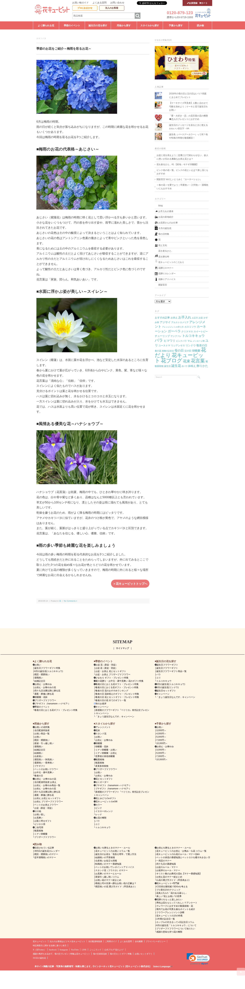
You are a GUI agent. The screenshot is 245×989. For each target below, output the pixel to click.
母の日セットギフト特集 (121, 954)
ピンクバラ (181, 341)
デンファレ (176, 336)
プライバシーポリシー (156, 941)
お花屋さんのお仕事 (168, 222)
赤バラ (185, 366)
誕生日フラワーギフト (167, 665)
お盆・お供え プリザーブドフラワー (112, 674)
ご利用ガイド (111, 941)
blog (160, 205)
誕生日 (167, 366)
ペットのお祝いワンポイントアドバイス (114, 867)
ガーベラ (174, 331)
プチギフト (39, 766)
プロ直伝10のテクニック (168, 890)
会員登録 (193, 3)
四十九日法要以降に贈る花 (47, 690)
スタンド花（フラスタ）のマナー (111, 870)
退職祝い (38, 677)
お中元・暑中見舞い (44, 772)
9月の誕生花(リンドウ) (168, 687)
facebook (53, 950)
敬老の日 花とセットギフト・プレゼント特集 (117, 697)
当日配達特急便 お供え (45, 782)
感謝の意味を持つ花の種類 (169, 932)
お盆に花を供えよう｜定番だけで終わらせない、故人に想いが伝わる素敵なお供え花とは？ (182, 157)
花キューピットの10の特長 (169, 915)
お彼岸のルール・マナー (168, 870)
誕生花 (176, 366)
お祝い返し (39, 814)
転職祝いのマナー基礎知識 (108, 864)
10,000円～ (162, 743)
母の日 (179, 350)
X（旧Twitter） (39, 950)
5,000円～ (161, 737)
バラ (159, 340)
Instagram (64, 950)
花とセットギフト (104, 779)
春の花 (158, 351)
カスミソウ (190, 326)
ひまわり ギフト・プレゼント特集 (112, 677)
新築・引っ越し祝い (44, 743)
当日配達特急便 (42, 730)
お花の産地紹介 (165, 217)
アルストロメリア (180, 322)
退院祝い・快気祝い (44, 759)
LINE (84, 950)
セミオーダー (102, 782)
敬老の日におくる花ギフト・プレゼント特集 (55, 710)
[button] (198, 959)
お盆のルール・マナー (167, 867)
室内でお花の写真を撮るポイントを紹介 (175, 909)
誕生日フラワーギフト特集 (47, 668)
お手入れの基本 (165, 211)
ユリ (158, 677)
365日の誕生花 (39, 958)
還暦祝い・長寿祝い (44, 762)
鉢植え (192, 365)
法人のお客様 (111, 8)
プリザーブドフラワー (45, 700)
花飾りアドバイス (167, 279)
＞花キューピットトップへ (130, 583)
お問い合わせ (117, 2)
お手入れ (184, 317)
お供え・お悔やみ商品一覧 (47, 785)
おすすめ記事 (162, 317)
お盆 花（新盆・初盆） (106, 668)
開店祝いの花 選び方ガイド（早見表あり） (116, 886)
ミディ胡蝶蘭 (40, 834)
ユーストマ (164, 345)
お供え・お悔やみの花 (45, 687)
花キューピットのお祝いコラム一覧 (112, 851)
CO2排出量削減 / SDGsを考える (172, 886)
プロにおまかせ (84, 8)
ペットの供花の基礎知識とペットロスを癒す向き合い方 (183, 857)
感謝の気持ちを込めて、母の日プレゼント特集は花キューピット (61, 954)
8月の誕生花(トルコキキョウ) (48, 671)
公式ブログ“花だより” (114, 950)
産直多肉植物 (101, 766)
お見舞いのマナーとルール (108, 873)
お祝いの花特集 (42, 727)
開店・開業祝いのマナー (46, 854)
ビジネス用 (39, 824)
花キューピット (40, 941)
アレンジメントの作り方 (173, 327)
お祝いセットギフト (143, 954)
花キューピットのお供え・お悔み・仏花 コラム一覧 (181, 851)
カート (204, 3)
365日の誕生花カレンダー (47, 851)
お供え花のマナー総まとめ (169, 877)
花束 (186, 361)
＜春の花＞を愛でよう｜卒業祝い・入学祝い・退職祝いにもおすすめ (182, 187)
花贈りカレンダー (167, 273)
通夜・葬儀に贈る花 (44, 694)
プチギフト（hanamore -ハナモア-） (52, 703)
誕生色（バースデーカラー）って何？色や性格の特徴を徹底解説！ (188, 136)
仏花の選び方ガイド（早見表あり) (172, 880)
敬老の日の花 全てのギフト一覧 (110, 700)
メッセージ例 (199, 341)
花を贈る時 (163, 256)
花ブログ (171, 360)
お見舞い (38, 817)
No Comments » (70, 601)
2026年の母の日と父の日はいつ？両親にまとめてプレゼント (187, 95)
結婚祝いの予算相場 (105, 857)
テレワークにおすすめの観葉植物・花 (174, 906)
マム (189, 340)
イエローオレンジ (104, 811)
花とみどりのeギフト (106, 798)
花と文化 (162, 245)
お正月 (195, 318)
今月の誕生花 (164, 228)
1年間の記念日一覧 (165, 919)
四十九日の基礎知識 (166, 864)
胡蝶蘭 (196, 350)
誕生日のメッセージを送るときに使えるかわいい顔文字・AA (188, 127)
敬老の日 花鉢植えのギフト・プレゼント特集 (117, 694)
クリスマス (187, 331)
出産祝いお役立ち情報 (106, 860)
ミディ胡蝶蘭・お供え (106, 753)
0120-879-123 (180, 12)
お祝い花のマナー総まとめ (108, 880)
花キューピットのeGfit (106, 801)
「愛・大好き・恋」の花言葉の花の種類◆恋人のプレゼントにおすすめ (188, 117)
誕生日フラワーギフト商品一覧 (171, 671)
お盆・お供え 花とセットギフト (110, 671)
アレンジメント (103, 727)
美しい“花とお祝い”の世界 (169, 896)
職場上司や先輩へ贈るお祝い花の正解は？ (115, 883)
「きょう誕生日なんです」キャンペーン (114, 716)
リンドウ (191, 345)
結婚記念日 (39, 681)
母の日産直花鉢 (100, 954)
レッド (98, 814)
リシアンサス (178, 345)
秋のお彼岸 (101, 703)
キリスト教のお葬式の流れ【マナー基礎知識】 (179, 873)
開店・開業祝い (42, 674)
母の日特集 (163, 234)
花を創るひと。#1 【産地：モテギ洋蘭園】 (177, 164)
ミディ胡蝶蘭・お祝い (106, 750)
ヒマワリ (169, 340)
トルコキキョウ (193, 336)
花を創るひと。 (165, 251)
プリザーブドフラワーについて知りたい (175, 928)
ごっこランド (95, 950)
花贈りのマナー (165, 268)
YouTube (75, 950)
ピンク (98, 808)
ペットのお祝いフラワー (46, 769)
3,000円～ (161, 730)
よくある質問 (100, 2)
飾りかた (202, 365)
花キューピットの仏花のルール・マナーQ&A (178, 854)
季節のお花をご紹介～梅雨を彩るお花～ (63, 48)
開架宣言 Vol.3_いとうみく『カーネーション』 (179, 179)
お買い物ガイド (80, 2)
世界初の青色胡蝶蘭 (105, 756)
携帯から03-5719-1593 (180, 17)
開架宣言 (162, 285)
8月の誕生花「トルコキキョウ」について (176, 925)
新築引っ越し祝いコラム (107, 877)
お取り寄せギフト (43, 821)
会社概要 (139, 941)
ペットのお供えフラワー (46, 805)
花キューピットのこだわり (171, 262)
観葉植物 (159, 366)
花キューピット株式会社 (138, 966)
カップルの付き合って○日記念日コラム (175, 922)
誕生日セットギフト (166, 690)
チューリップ (162, 335)
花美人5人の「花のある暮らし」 (172, 893)
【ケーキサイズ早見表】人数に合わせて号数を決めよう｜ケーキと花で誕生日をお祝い (188, 106)
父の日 (187, 350)
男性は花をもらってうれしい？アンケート (176, 902)
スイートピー (201, 331)
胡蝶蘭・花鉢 (41, 697)
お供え (174, 317)
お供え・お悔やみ (43, 684)
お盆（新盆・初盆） (44, 808)
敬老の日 (201, 345)
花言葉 (198, 360)
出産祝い (38, 756)
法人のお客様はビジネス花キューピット (67, 941)
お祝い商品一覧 (42, 733)
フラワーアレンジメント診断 (170, 912)
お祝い (37, 737)
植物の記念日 (168, 351)
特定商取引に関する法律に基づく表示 (49, 946)
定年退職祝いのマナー (45, 857)
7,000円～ (161, 740)
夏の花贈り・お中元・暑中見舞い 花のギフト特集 (119, 681)
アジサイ (165, 322)
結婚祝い (38, 753)
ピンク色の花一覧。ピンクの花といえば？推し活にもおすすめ (182, 172)
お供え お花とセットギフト (47, 798)
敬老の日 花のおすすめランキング (111, 690)
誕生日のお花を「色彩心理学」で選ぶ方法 (115, 854)
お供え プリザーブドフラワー (48, 801)
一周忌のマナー (163, 860)
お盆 (201, 317)
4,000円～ (161, 733)
